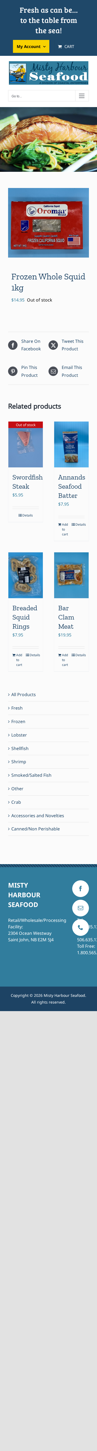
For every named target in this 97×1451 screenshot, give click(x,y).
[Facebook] (80, 888)
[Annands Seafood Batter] (71, 445)
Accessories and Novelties (37, 816)
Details (27, 515)
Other (17, 789)
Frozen (18, 721)
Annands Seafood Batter (71, 486)
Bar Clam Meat (66, 617)
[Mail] (80, 908)
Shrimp (18, 762)
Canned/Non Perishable (35, 829)
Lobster (19, 735)
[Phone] (80, 927)
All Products (23, 694)
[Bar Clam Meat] (71, 575)
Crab (16, 802)
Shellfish (20, 748)
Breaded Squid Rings (24, 617)
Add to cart (65, 529)
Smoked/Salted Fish (31, 775)
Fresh (17, 708)
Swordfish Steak (27, 482)
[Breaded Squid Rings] (25, 575)
